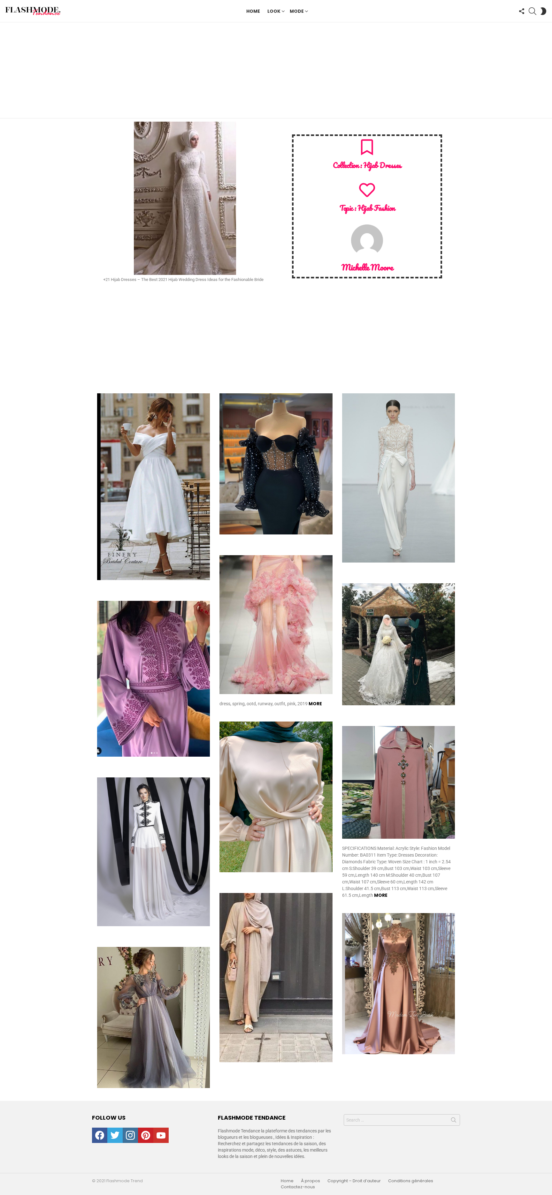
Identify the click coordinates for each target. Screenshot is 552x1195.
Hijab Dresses (382, 165)
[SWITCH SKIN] (543, 11)
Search (453, 1121)
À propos (310, 1181)
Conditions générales (410, 1181)
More (315, 703)
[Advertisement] (276, 70)
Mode (297, 11)
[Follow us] (521, 11)
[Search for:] (402, 1120)
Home (253, 11)
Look (273, 11)
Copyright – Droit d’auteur (354, 1181)
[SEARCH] (532, 11)
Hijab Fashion (376, 208)
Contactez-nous (298, 1187)
